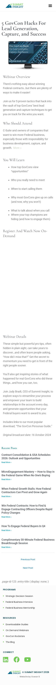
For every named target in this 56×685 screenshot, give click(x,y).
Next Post (28, 567)
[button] (50, 5)
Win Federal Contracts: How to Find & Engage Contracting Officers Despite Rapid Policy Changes (26, 509)
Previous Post (28, 559)
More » (17, 147)
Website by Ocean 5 (30, 676)
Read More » (6, 462)
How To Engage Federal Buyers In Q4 (23, 526)
